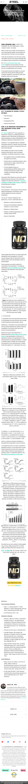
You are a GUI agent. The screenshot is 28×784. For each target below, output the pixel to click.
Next (24, 35)
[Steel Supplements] (14, 2)
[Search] (3, 2)
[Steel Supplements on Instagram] (20, 742)
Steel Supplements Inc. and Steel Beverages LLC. (13, 746)
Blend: (5, 133)
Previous (20, 35)
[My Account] (23, 2)
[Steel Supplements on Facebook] (8, 742)
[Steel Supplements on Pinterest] (14, 742)
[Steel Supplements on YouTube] (2, 742)
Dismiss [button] (21, 783)
